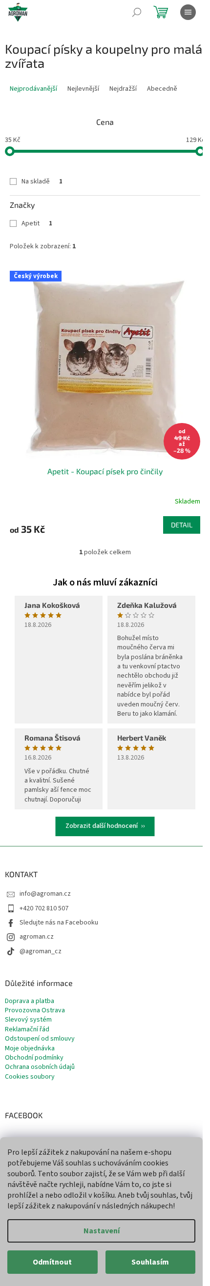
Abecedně (162, 89)
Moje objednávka (30, 1048)
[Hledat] (137, 12)
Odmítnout (52, 1262)
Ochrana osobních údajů (40, 1067)
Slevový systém (28, 1020)
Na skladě (42, 181)
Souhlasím (150, 1262)
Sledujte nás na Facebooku (59, 922)
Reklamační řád (27, 1029)
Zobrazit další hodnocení (101, 826)
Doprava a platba (29, 1001)
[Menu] (188, 12)
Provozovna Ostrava (35, 1010)
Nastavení (102, 1231)
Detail (181, 525)
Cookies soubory (30, 1077)
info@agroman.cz (45, 894)
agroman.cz (37, 937)
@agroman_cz (41, 951)
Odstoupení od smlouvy (40, 1039)
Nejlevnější (83, 89)
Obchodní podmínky (34, 1058)
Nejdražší (123, 89)
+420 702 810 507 (44, 908)
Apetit (36, 223)
